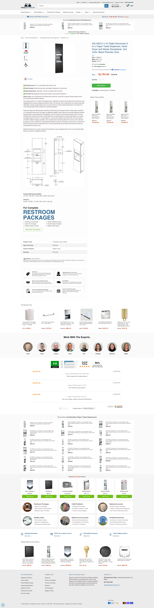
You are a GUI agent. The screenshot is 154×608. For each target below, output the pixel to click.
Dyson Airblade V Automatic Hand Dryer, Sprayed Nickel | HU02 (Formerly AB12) (67, 560)
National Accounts (116, 504)
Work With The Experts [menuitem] (53, 12)
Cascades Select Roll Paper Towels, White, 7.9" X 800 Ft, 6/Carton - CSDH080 (29, 323)
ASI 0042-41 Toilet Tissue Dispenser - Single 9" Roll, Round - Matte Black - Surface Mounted (105, 561)
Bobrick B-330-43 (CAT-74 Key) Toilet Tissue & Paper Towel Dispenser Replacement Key (86, 561)
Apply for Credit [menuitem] (119, 2)
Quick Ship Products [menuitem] (98, 12)
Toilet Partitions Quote (27, 583)
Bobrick (87, 33)
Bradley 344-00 (86, 491)
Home (22, 37)
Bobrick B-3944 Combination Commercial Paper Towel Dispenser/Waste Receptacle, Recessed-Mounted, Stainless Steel (49, 561)
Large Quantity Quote (27, 585)
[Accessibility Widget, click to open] (2, 605)
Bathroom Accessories (80, 517)
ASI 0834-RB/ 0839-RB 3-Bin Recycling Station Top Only (105, 322)
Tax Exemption (49, 588)
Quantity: (94, 79)
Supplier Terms (49, 590)
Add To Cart (30, 496)
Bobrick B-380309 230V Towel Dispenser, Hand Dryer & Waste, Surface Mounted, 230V (111, 116)
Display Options (77, 408)
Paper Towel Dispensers (32, 37)
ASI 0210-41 (49, 491)
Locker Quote (24, 580)
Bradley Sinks (39, 517)
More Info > (57, 535)
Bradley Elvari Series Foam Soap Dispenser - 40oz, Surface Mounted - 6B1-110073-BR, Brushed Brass (123, 324)
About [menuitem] (78, 2)
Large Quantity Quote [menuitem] (94, 2)
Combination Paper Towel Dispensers (49, 37)
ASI (78, 33)
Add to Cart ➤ (101, 85)
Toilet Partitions (77, 504)
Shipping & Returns (26, 577)
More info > (28, 535)
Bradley (82, 33)
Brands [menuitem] (78, 12)
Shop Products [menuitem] (25, 12)
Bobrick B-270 (124, 491)
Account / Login (25, 593)
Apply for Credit (25, 588)
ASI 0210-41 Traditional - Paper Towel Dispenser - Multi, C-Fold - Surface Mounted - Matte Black (28, 561)
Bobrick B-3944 (105, 491)
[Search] (106, 6)
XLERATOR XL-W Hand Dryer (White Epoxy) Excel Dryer (124, 560)
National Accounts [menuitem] (68, 12)
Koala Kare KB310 (68, 491)
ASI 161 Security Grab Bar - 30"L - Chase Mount (48, 322)
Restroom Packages (41, 504)
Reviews (47, 585)
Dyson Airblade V (30, 491)
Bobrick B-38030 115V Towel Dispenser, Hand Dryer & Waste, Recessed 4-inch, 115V (125, 116)
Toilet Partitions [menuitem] (38, 12)
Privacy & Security (50, 583)
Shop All (77, 20)
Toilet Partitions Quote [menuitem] (107, 2)
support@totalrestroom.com (112, 585)
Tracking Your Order (26, 590)
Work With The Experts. (77, 337)
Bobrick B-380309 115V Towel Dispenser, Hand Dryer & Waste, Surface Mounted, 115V (96, 116)
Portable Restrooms (116, 517)
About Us (47, 577)
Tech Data (29, 79)
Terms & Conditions (50, 580)
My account (115, 6)
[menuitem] (129, 2)
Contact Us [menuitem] (84, 2)
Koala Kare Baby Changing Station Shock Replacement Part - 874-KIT (85, 323)
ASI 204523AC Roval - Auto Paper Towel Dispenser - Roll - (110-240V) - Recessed (67, 323)
